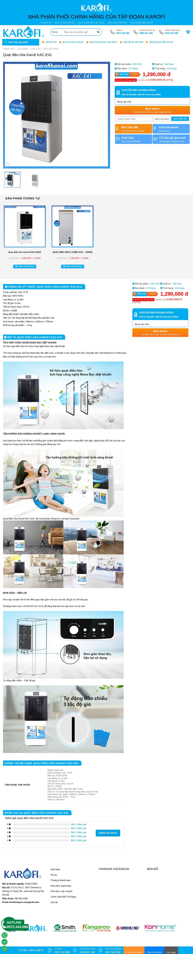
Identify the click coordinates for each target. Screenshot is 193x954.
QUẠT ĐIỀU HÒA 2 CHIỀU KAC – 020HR (72, 252)
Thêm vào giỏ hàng (26, 266)
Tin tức (54, 875)
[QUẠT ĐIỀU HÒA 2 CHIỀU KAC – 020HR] (72, 226)
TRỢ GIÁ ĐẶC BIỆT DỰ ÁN (141, 23)
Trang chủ (8, 49)
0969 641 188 (146, 33)
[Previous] (9, 115)
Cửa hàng (22, 49)
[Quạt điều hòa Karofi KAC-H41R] (25, 226)
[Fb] (5, 949)
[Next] (104, 115)
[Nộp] (98, 32)
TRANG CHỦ (46, 23)
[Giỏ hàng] (188, 32)
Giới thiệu (55, 869)
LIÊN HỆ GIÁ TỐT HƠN (117, 23)
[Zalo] (5, 942)
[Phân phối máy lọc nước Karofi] (24, 32)
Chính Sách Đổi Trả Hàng (63, 896)
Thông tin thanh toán (60, 880)
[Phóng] (7, 165)
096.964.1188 (20, 898)
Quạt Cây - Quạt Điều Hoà (44, 49)
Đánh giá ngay (108, 833)
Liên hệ (54, 902)
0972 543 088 (122, 33)
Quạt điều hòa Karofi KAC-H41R (24, 252)
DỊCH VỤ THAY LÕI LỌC (65, 23)
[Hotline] (5, 935)
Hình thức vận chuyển (61, 891)
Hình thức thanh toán (61, 886)
